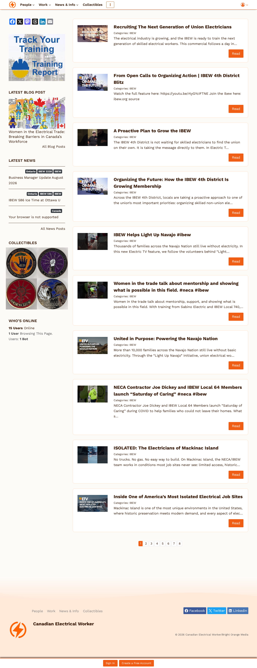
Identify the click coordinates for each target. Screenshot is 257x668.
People (37, 611)
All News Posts (53, 229)
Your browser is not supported (33, 217)
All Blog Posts (53, 146)
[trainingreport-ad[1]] (37, 57)
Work (51, 611)
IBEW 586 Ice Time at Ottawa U (34, 200)
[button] (247, 4)
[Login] (244, 5)
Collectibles (93, 5)
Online (21, 328)
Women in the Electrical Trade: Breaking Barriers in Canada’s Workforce (37, 136)
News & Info (69, 611)
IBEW (132, 33)
